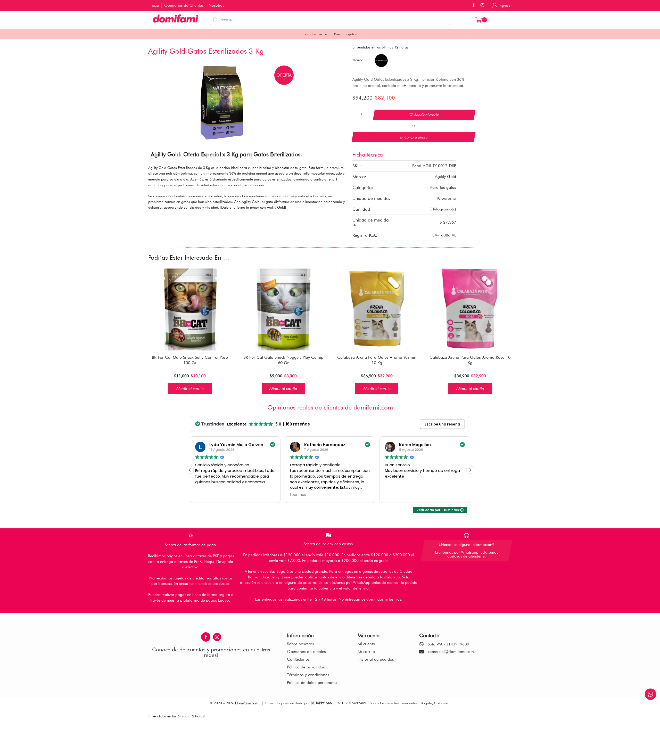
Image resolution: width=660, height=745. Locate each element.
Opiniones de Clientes (183, 5)
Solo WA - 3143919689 (448, 644)
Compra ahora (416, 137)
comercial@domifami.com (451, 651)
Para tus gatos (345, 34)
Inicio (154, 5)
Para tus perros (315, 34)
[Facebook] (473, 5)
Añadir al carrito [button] (190, 388)
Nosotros (216, 5)
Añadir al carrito (427, 115)
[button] (470, 470)
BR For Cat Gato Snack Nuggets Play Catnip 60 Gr (283, 360)
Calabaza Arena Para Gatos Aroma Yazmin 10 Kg (376, 360)
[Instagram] (482, 5)
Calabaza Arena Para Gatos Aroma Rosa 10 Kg (470, 360)
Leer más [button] (286, 495)
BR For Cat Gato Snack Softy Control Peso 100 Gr (190, 360)
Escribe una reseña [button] (442, 424)
